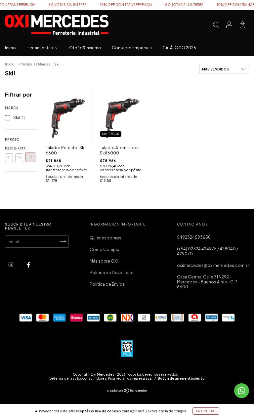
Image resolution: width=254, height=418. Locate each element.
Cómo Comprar (105, 249)
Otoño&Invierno (85, 47)
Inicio (10, 47)
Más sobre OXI (104, 261)
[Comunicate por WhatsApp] (241, 390)
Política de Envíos (107, 284)
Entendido (206, 411)
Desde (9, 148)
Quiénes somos (105, 237)
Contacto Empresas (132, 47)
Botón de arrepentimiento (181, 378)
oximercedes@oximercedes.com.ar (213, 265)
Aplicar (30, 157)
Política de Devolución (112, 272)
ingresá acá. (142, 378)
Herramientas (40, 47)
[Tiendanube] (127, 391)
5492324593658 (194, 237)
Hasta (19, 148)
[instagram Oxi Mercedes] (11, 264)
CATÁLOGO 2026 (179, 47)
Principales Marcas (34, 64)
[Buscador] (216, 25)
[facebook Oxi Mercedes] (28, 264)
